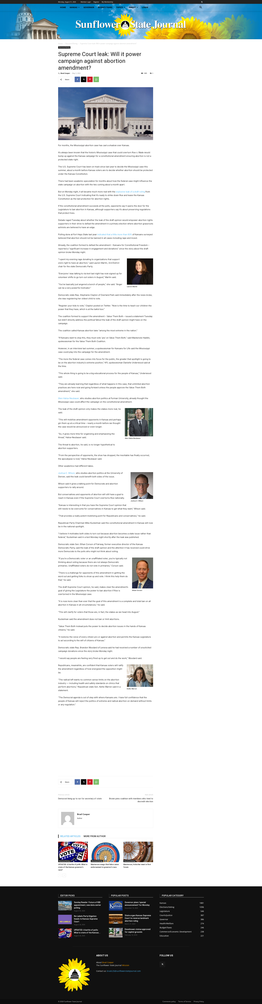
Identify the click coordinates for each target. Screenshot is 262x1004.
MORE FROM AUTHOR (95, 836)
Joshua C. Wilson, (66, 473)
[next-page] (64, 875)
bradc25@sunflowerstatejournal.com (124, 971)
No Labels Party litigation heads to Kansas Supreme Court (86, 919)
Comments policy (169, 1001)
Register (96, 2)
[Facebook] (77, 79)
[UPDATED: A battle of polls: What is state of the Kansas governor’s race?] (73, 852)
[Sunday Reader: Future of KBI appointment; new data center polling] (65, 905)
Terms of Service (184, 1001)
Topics (119, 7)
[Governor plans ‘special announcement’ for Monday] (116, 906)
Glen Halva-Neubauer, (68, 398)
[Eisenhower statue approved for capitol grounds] (116, 932)
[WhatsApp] (96, 79)
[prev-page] (60, 875)
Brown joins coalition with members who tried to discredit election (131, 800)
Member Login (86, 2)
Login (145, 7)
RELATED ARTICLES (70, 836)
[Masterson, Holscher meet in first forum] (138, 852)
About (132, 7)
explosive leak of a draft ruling (130, 191)
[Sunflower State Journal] (131, 25)
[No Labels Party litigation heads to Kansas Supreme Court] (65, 919)
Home (63, 7)
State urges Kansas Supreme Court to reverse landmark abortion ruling (138, 918)
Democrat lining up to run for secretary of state (80, 798)
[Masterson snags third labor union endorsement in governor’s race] (105, 852)
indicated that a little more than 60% (114, 234)
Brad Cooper (65, 73)
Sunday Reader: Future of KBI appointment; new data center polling (87, 905)
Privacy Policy (199, 1001)
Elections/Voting (71, 43)
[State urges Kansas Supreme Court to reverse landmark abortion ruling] (116, 919)
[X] (202, 2)
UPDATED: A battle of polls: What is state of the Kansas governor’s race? (72, 867)
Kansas (73, 7)
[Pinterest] (90, 79)
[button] (200, 7)
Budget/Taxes (105, 7)
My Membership (107, 2)
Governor (89, 7)
